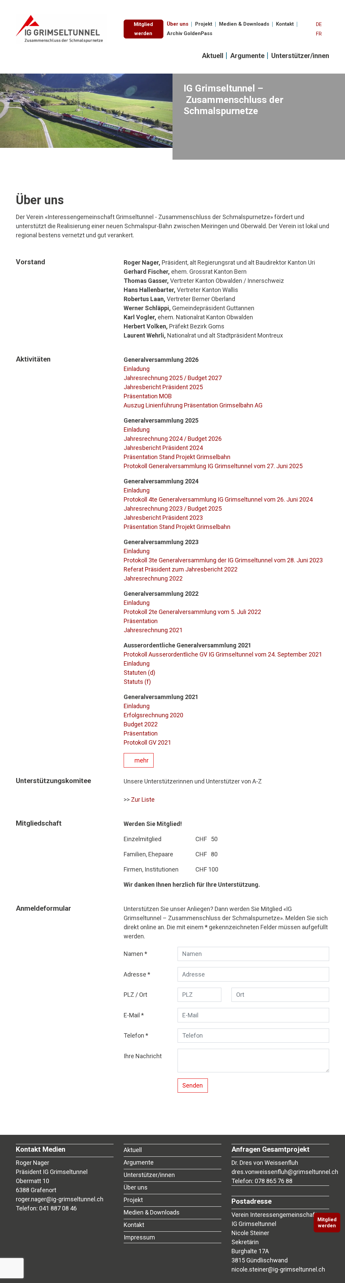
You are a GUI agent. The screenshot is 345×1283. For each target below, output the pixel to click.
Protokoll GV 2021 (147, 742)
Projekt (203, 24)
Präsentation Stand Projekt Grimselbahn (177, 456)
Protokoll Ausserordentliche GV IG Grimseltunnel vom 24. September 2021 (223, 654)
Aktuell (212, 56)
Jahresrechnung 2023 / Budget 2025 (173, 508)
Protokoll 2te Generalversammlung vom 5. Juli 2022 (192, 611)
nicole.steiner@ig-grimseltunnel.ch (278, 1269)
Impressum (139, 1237)
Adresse (135, 974)
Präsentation (141, 620)
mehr (141, 760)
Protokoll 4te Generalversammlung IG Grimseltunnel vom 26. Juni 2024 (218, 499)
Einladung (137, 368)
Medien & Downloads (244, 24)
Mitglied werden (143, 28)
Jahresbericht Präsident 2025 (163, 387)
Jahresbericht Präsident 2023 (163, 517)
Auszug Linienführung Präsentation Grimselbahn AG (193, 405)
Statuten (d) (139, 672)
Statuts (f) (137, 681)
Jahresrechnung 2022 (153, 578)
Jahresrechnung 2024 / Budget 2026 (173, 438)
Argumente (247, 56)
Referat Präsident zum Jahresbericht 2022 (181, 569)
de (319, 24)
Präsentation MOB (148, 396)
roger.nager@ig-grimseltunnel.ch (59, 1199)
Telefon (134, 1035)
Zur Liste (143, 799)
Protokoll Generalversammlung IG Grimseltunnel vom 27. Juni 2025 (213, 466)
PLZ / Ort (135, 994)
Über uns (177, 24)
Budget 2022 (141, 724)
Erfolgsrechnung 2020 (153, 715)
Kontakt (285, 24)
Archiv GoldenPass (189, 33)
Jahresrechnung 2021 (153, 630)
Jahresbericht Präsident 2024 (163, 447)
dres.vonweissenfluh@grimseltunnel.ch (284, 1171)
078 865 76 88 (273, 1180)
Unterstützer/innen (300, 56)
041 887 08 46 (58, 1208)
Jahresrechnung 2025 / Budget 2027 (173, 377)
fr (319, 34)
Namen (133, 953)
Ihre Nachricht (143, 1056)
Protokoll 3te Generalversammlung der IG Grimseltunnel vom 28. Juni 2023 (223, 560)
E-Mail (132, 1015)
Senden (192, 1085)
